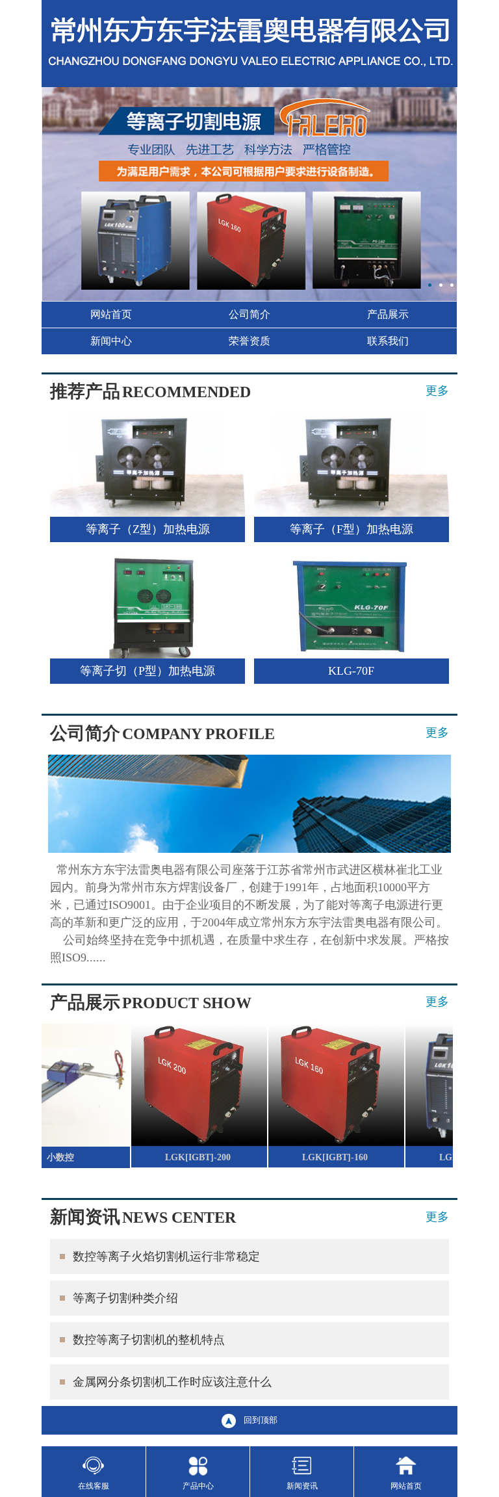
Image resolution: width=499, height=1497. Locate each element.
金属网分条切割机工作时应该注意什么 (172, 1381)
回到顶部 (260, 1420)
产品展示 (388, 314)
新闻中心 (111, 341)
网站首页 (111, 314)
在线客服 (93, 1485)
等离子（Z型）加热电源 (148, 529)
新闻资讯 (302, 1485)
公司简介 (249, 314)
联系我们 (388, 341)
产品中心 (198, 1485)
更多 (437, 390)
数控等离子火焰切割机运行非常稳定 (166, 1256)
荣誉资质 (249, 341)
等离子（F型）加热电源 (351, 529)
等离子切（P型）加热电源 (147, 670)
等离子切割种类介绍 (125, 1298)
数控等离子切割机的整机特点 (149, 1339)
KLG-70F (351, 670)
